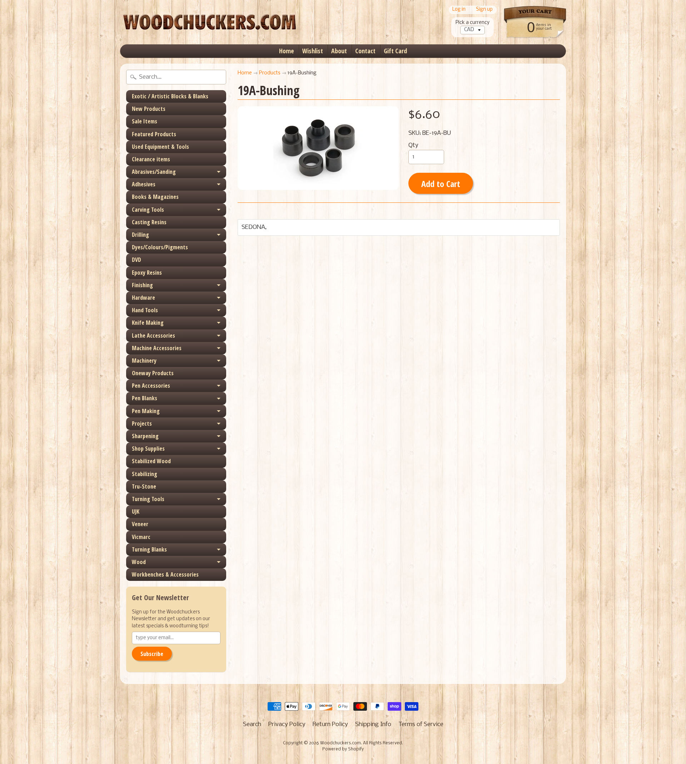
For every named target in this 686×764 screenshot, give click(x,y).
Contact (365, 50)
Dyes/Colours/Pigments (160, 247)
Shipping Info (373, 724)
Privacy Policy (286, 724)
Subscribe (151, 654)
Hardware (143, 298)
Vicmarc (141, 537)
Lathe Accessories (153, 335)
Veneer (140, 524)
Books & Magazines (155, 197)
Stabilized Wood (151, 461)
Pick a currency (472, 22)
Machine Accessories (157, 348)
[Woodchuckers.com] (209, 22)
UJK (135, 511)
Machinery (144, 360)
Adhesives (143, 184)
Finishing (142, 285)
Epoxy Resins (147, 272)
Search (252, 724)
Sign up (484, 10)
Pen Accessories (151, 386)
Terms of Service (420, 724)
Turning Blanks (149, 549)
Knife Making (148, 323)
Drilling (140, 235)
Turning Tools (148, 499)
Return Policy (330, 724)
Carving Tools (148, 210)
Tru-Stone (144, 486)
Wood (139, 562)
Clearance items (151, 159)
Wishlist (312, 50)
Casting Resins (149, 222)
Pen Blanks (144, 398)
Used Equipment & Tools (160, 147)
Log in (459, 10)
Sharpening (145, 436)
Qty (413, 145)
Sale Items (144, 121)
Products (269, 73)
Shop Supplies (148, 448)
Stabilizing (144, 474)
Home (286, 50)
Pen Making (146, 411)
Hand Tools (145, 310)
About (339, 50)
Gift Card (395, 50)
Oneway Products (153, 373)
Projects (142, 423)
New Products (148, 109)
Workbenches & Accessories (165, 574)
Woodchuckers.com (340, 743)
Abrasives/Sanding (154, 172)
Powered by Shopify (343, 749)
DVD (136, 260)
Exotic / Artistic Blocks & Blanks (170, 96)
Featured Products (154, 134)
